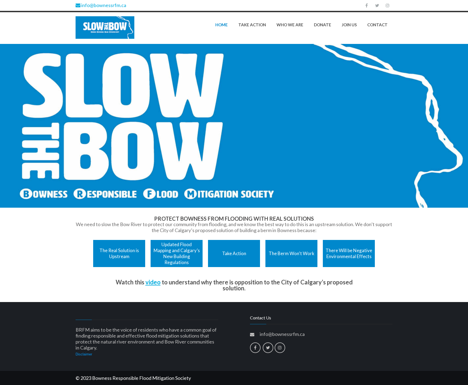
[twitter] (377, 5)
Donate (322, 24)
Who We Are (290, 24)
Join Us (349, 24)
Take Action (252, 24)
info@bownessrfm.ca (103, 5)
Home (221, 24)
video (153, 282)
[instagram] (387, 5)
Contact (377, 24)
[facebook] (366, 5)
